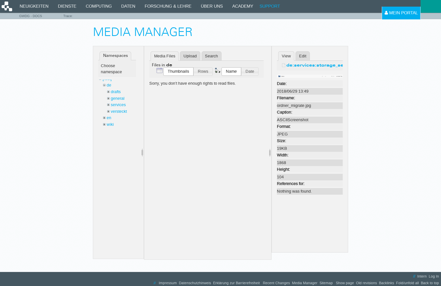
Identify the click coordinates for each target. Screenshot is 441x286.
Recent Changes (276, 283)
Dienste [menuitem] (67, 6)
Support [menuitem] (270, 6)
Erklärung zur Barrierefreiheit (236, 283)
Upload (190, 56)
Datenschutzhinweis (195, 283)
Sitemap (326, 283)
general (118, 98)
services (118, 105)
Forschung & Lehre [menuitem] (168, 6)
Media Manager (304, 283)
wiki (110, 124)
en (109, 118)
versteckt (119, 111)
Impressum (168, 283)
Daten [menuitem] (128, 6)
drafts (116, 92)
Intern (422, 276)
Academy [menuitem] (242, 6)
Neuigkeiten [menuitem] (34, 6)
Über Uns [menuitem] (212, 6)
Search (211, 56)
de (109, 85)
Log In (434, 276)
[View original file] (310, 76)
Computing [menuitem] (99, 6)
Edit (302, 56)
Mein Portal (403, 12)
